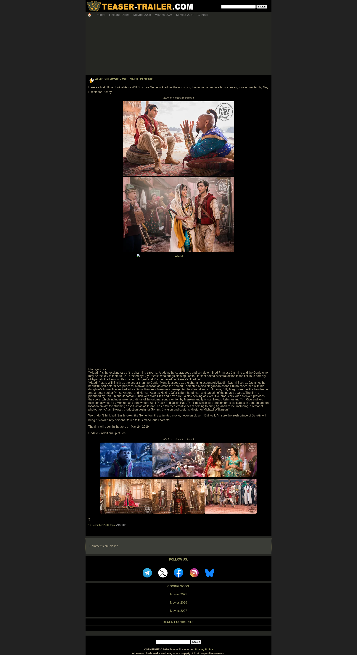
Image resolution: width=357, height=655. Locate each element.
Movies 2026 (163, 15)
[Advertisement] (178, 47)
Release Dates (119, 15)
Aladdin (121, 524)
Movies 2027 (185, 15)
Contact (202, 15)
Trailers (100, 15)
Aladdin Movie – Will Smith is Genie (124, 79)
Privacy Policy (204, 649)
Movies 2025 (142, 15)
